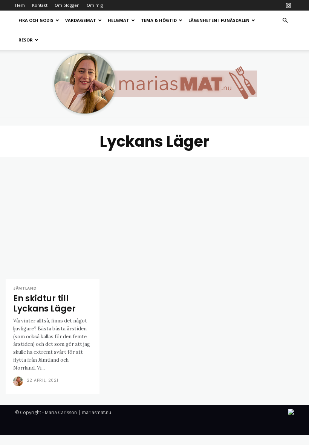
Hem (20, 5)
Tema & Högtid (159, 20)
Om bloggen (67, 5)
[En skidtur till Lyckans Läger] (52, 218)
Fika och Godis (36, 20)
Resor (25, 40)
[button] (285, 20)
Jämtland (25, 288)
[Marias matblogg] (154, 84)
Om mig (95, 5)
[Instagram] (288, 5)
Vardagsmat (80, 20)
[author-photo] (19, 381)
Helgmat (118, 20)
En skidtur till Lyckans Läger (44, 303)
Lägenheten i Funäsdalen (218, 20)
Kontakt (39, 5)
